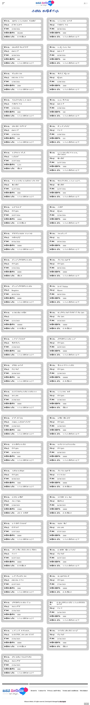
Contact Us (42, 691)
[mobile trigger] (4, 3)
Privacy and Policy (54, 691)
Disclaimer (84, 691)
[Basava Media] (44, 3)
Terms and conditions (70, 691)
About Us (33, 691)
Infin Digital (62, 701)
